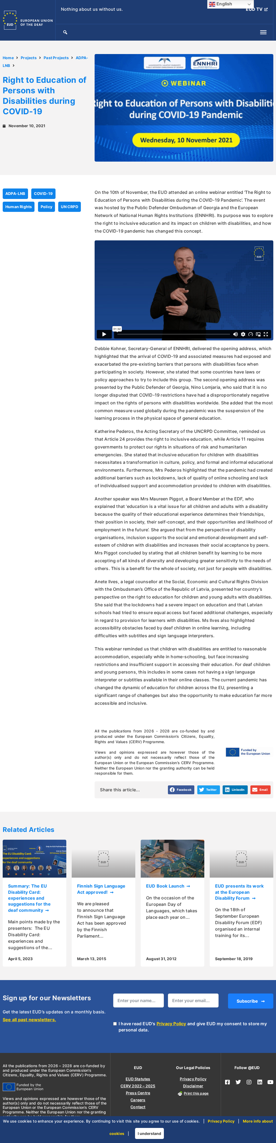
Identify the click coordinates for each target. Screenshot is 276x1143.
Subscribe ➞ (251, 1001)
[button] (181, 790)
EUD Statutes (138, 1079)
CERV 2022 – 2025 (137, 1086)
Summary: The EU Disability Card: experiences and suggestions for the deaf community (29, 898)
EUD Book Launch (165, 886)
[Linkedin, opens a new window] (259, 1082)
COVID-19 (43, 193)
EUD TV (254, 9)
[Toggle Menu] (263, 32)
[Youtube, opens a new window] (270, 1082)
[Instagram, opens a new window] (249, 1082)
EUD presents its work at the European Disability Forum (239, 892)
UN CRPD (69, 206)
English (223, 3)
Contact (137, 1107)
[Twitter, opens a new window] (238, 1082)
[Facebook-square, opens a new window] (227, 1082)
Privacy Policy (171, 1023)
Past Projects (56, 57)
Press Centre (138, 1093)
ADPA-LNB (15, 193)
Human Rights (18, 206)
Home (8, 57)
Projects (29, 57)
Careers (137, 1100)
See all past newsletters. (29, 1019)
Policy (46, 206)
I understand (149, 1133)
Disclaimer (193, 1086)
